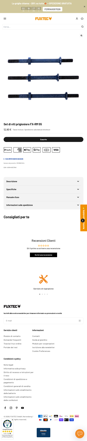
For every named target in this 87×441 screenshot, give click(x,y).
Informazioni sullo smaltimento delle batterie (17, 391)
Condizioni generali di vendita (17, 386)
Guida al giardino (39, 340)
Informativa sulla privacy (15, 368)
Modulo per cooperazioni (43, 343)
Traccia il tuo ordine (12, 343)
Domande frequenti (12, 340)
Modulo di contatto (12, 336)
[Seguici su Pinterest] (16, 407)
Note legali (8, 365)
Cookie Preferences (41, 351)
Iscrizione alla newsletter (43, 347)
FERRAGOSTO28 (52, 9)
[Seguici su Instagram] (10, 407)
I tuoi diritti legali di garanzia (14, 159)
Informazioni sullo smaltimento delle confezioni (17, 398)
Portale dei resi (10, 347)
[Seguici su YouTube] (22, 407)
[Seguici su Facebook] (5, 407)
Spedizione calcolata (32, 129)
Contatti (36, 336)
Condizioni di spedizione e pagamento (15, 381)
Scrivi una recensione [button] (43, 255)
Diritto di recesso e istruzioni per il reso (19, 374)
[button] (83, 220)
